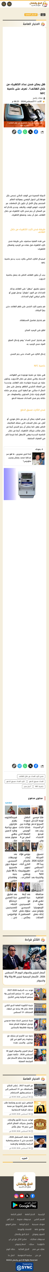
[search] (3, 4)
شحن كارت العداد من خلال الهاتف (31, 776)
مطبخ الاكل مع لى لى (18, 1239)
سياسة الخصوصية (25, 1255)
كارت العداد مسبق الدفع (16, 781)
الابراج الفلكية (23, 1249)
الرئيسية (41, 1214)
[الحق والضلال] (43, 14)
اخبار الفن (10, 1219)
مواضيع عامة (40, 1229)
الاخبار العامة (30, 14)
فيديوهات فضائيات (37, 1239)
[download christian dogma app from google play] (24, 1205)
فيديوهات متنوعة (24, 1219)
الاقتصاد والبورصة (24, 1229)
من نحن (38, 1255)
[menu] (9, 4)
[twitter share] (30, 132)
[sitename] (24, 1181)
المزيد (24, 1158)
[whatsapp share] (25, 132)
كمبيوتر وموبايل (38, 1234)
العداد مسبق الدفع (36, 781)
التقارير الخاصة (16, 1214)
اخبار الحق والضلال (22, 1234)
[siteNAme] (39, 4)
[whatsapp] (14, 132)
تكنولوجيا (41, 1244)
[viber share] (19, 132)
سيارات (31, 1244)
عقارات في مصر (38, 1249)
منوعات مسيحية (38, 1224)
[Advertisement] (24, 54)
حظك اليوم (10, 1249)
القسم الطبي (39, 1219)
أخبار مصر (27, 786)
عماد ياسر (38, 98)
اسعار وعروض (20, 1244)
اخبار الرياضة (24, 1224)
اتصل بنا (11, 1255)
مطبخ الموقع (11, 1224)
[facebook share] (36, 132)
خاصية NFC (39, 786)
